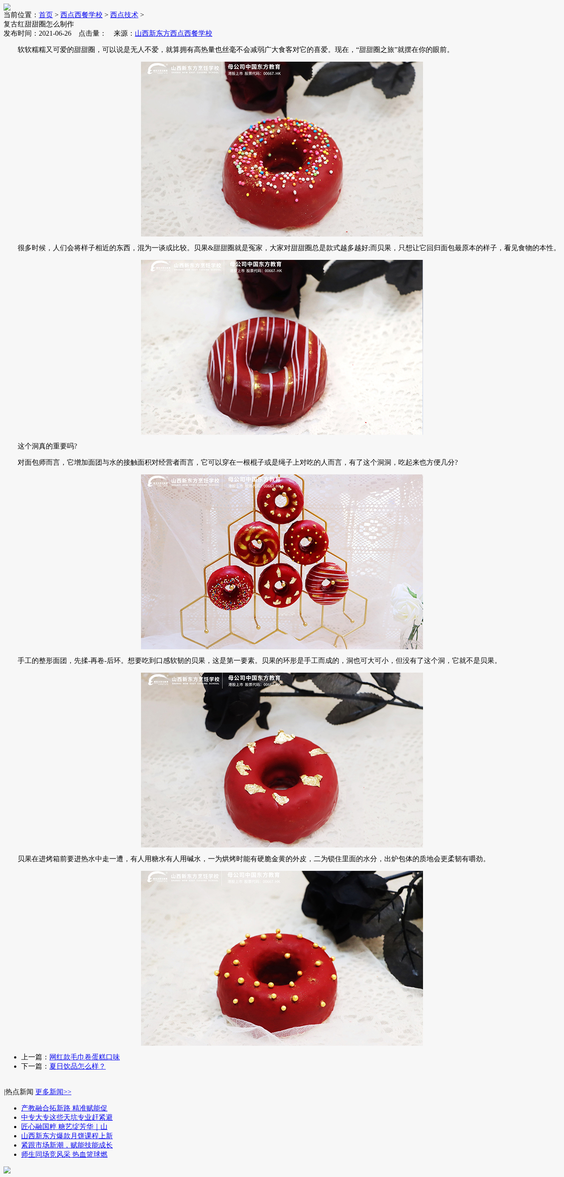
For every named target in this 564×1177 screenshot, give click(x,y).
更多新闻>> (53, 1092)
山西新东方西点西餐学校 (173, 33)
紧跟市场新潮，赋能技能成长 (67, 1145)
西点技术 (124, 15)
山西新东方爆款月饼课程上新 (67, 1136)
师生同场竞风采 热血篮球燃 (64, 1154)
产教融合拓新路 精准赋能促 (64, 1108)
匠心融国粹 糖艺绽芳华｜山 (64, 1126)
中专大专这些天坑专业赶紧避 (67, 1117)
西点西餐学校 (81, 15)
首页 (46, 15)
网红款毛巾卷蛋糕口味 (84, 1057)
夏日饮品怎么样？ (77, 1066)
